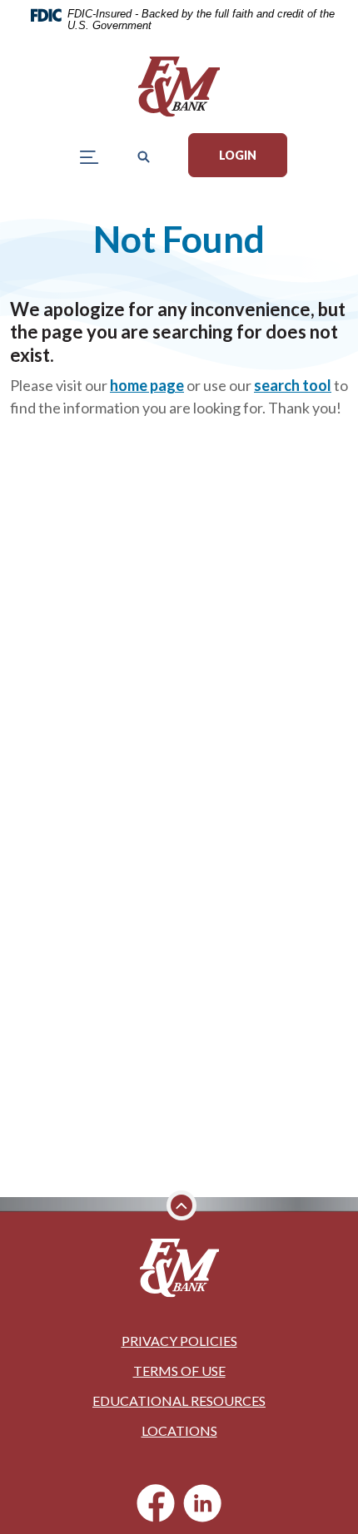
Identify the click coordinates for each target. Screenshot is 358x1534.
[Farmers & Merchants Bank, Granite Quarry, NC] (179, 86)
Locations (179, 1430)
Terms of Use (179, 1370)
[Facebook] (156, 1503)
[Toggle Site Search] (143, 155)
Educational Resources (179, 1400)
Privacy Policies (179, 1340)
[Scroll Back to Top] (181, 1205)
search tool (292, 385)
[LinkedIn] (202, 1503)
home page (147, 385)
